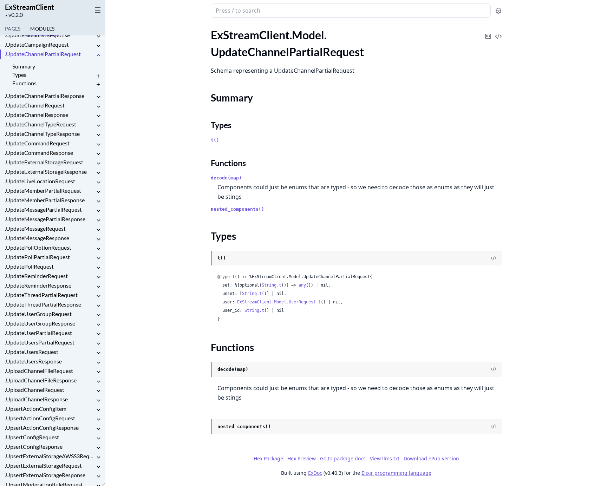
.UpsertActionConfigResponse (42, 427)
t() (215, 140)
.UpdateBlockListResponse (37, 35)
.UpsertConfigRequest (32, 437)
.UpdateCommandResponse (39, 152)
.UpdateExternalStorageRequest (44, 162)
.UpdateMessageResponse (37, 238)
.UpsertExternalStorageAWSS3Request (50, 456)
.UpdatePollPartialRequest (37, 257)
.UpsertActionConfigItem (35, 408)
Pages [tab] (12, 29)
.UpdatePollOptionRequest (38, 247)
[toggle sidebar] (96, 10)
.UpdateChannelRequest (35, 105)
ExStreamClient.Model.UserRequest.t (279, 302)
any (302, 285)
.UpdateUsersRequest (31, 351)
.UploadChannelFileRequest (39, 370)
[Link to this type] (204, 258)
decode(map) (226, 177)
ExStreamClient (29, 7)
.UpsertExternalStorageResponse (45, 475)
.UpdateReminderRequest (36, 275)
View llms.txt (385, 458)
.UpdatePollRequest (29, 266)
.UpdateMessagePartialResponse (45, 219)
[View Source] (498, 31)
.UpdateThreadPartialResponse (43, 304)
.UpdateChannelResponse (36, 114)
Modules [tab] (42, 29)
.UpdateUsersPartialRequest (39, 342)
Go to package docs (343, 458)
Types (19, 74)
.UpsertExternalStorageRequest (43, 465)
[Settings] (498, 11)
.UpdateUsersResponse (33, 361)
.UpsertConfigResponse (34, 446)
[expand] (98, 36)
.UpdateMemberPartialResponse (45, 200)
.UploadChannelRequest (34, 389)
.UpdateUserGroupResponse (40, 323)
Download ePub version (431, 458)
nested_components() (237, 209)
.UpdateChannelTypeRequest (40, 124)
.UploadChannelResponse (36, 399)
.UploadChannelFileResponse (41, 380)
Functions (24, 83)
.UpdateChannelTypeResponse (42, 133)
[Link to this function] (204, 369)
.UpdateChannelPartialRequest (43, 54)
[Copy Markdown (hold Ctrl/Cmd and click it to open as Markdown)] (488, 31)
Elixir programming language (396, 472)
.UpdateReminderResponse (38, 285)
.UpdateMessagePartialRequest (43, 209)
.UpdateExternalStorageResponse (46, 171)
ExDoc (315, 472)
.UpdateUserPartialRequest (38, 332)
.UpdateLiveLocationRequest (40, 181)
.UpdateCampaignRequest (37, 44)
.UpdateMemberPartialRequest (43, 190)
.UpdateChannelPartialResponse (44, 95)
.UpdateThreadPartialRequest (41, 294)
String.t (271, 285)
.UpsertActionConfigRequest (40, 418)
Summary (23, 66)
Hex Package (268, 458)
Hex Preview (301, 458)
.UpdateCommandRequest (37, 143)
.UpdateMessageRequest (35, 228)
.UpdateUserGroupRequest (38, 313)
